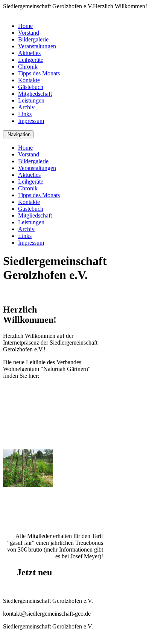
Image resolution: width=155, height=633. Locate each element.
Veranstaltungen (37, 46)
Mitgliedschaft (35, 93)
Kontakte (29, 80)
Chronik (28, 66)
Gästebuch (30, 87)
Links (25, 114)
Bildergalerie (33, 39)
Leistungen (31, 100)
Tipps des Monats (39, 73)
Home (25, 26)
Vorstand (28, 32)
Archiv (26, 107)
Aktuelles (29, 53)
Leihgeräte (30, 60)
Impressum (31, 121)
